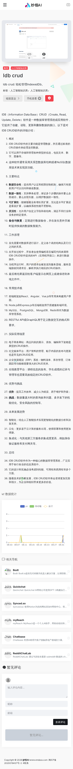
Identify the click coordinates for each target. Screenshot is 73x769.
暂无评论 (14, 667)
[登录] (68, 5)
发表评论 (60, 721)
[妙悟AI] (37, 5)
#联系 (26, 763)
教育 (6, 68)
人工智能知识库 (19, 68)
